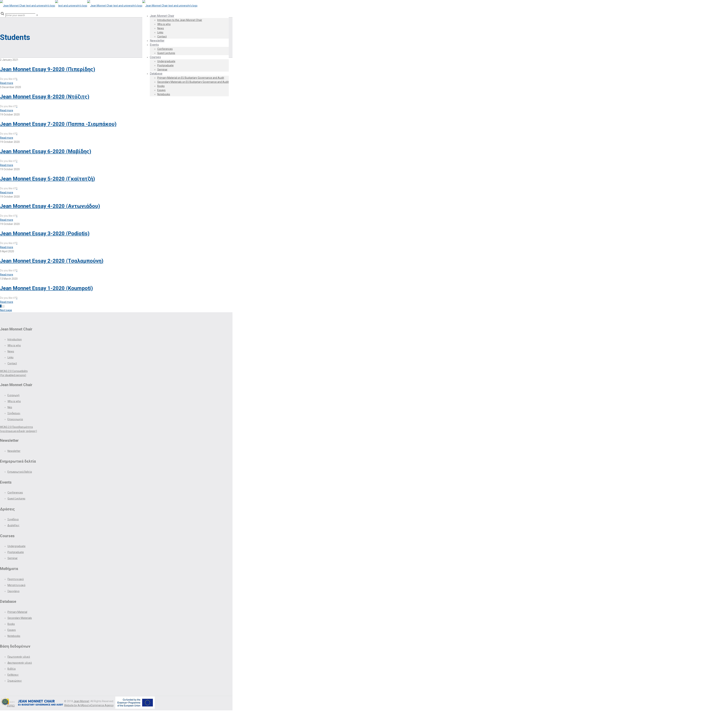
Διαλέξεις (14, 525)
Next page (6, 310)
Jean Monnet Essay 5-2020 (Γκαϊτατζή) (47, 179)
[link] (37, 15)
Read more (6, 83)
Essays (12, 629)
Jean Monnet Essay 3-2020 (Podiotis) (44, 233)
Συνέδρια (13, 519)
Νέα (10, 407)
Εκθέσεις (13, 674)
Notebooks (14, 635)
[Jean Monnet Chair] (98, 5)
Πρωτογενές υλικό (19, 656)
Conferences (15, 492)
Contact (12, 363)
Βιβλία (12, 668)
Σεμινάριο (14, 591)
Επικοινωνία (15, 419)
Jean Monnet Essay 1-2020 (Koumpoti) (46, 288)
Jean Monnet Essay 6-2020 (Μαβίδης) (45, 151)
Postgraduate (16, 552)
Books (11, 623)
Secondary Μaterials (20, 617)
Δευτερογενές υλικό (20, 662)
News (11, 351)
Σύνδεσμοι (14, 413)
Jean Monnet (81, 701)
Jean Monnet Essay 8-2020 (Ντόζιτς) (44, 97)
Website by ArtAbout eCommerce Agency (89, 705)
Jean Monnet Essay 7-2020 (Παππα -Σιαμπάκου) (58, 124)
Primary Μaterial (17, 611)
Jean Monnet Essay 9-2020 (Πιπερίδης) (47, 69)
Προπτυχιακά (16, 579)
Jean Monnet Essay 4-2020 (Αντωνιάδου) (50, 206)
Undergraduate (17, 546)
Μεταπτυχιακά (16, 585)
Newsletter (14, 450)
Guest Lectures (16, 498)
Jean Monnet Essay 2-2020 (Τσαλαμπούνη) (51, 261)
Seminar (13, 558)
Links (11, 357)
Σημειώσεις (15, 680)
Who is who (14, 345)
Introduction (15, 339)
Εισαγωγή (14, 395)
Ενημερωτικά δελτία (20, 471)
